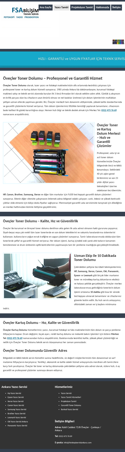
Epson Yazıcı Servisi (16, 397)
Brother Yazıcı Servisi (16, 414)
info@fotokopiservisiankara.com (77, 443)
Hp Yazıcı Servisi (14, 393)
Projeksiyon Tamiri (82, 7)
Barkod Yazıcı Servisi (69, 409)
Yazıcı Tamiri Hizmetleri (71, 397)
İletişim (116, 7)
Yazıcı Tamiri (61, 7)
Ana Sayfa (45, 7)
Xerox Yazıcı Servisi (15, 401)
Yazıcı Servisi (66, 393)
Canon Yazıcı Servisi (16, 405)
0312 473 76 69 (109, 110)
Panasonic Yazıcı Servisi (17, 426)
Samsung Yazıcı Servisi (17, 409)
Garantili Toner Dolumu (71, 405)
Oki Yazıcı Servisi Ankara (18, 422)
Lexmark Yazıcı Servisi (17, 418)
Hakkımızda (102, 7)
